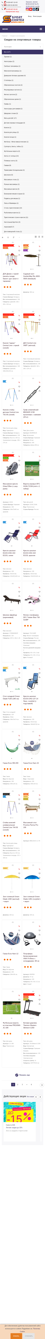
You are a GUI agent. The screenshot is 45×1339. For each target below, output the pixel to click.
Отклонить (29, 1336)
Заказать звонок (32, 2)
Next (40, 1097)
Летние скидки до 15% (14, 1127)
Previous (36, 1097)
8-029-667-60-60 (12, 9)
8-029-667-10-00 (12, 2)
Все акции (30, 1096)
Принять (16, 1336)
